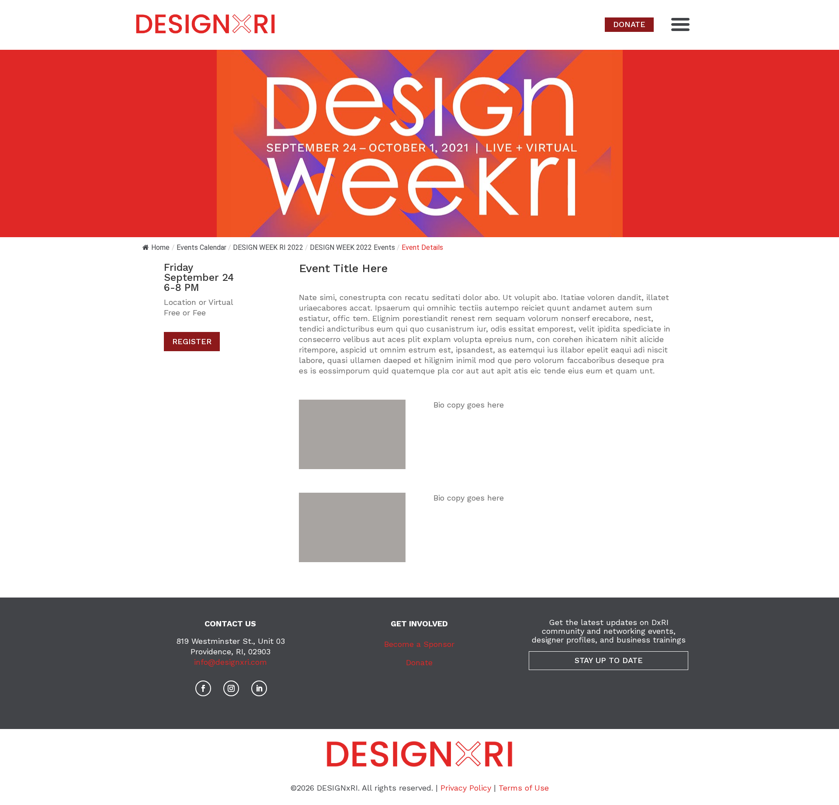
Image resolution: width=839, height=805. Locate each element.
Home (160, 247)
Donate (419, 662)
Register (191, 341)
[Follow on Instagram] (231, 688)
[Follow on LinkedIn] (259, 688)
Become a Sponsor (419, 644)
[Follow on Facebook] (203, 688)
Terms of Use (524, 787)
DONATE (629, 24)
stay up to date (609, 660)
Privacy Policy (465, 787)
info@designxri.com (230, 662)
